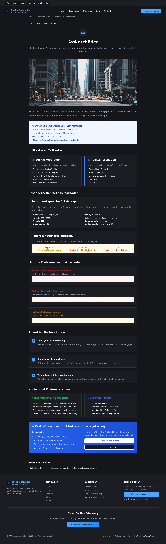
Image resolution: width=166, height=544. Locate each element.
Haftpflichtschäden (38, 468)
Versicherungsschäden (94, 497)
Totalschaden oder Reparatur (86, 468)
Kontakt (107, 11)
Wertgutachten (91, 490)
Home (31, 17)
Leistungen (74, 11)
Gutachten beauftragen (109, 441)
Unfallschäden (91, 487)
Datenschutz (120, 536)
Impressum (107, 536)
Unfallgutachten (54, 17)
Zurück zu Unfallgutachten (45, 23)
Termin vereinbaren (151, 11)
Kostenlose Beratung (109, 447)
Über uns (87, 11)
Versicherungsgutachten (60, 468)
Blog (98, 11)
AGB (129, 536)
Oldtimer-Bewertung (93, 493)
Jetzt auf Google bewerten (85, 524)
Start (63, 11)
